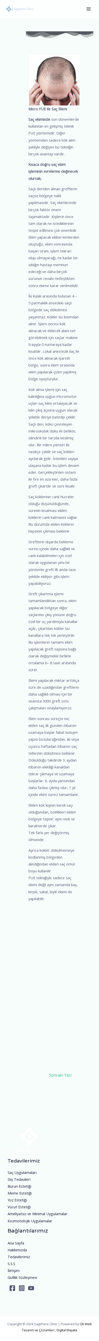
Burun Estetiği (19, 1186)
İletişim (14, 1270)
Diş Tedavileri (19, 1179)
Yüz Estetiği (17, 1199)
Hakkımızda (17, 1249)
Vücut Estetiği (19, 1206)
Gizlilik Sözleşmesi (22, 1277)
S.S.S (11, 1263)
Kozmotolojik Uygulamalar (30, 1220)
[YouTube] (31, 1288)
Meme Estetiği (20, 1193)
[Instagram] (21, 1288)
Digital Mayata (67, 1330)
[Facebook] (12, 1288)
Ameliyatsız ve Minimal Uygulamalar (38, 1213)
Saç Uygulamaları (22, 1172)
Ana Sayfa (16, 1242)
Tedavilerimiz (19, 1256)
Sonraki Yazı (60, 1075)
